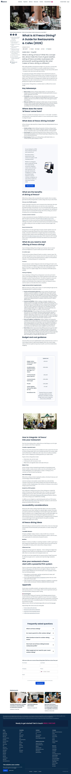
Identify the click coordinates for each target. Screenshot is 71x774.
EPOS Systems (38, 736)
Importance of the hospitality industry (32, 611)
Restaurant (21, 747)
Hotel (20, 741)
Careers (53, 738)
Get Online (54, 766)
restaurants (26, 73)
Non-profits (5, 750)
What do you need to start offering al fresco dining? (15, 49)
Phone (41, 668)
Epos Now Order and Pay (31, 500)
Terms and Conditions (55, 758)
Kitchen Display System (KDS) (40, 738)
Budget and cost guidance (15, 51)
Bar (35, 495)
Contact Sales (63, 1)
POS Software (38, 750)
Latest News (54, 750)
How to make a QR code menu (30, 607)
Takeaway (21, 751)
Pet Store (4, 754)
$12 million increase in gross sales (35, 236)
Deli (3, 745)
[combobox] (41, 671)
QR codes (35, 484)
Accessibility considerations (15, 54)
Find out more (30, 185)
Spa (20, 748)
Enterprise (4, 739)
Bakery (20, 744)
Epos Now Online (38, 752)
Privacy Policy (54, 749)
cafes (32, 73)
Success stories (54, 736)
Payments (25, 1)
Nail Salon (4, 753)
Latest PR (53, 752)
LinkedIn (16, 35)
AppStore (37, 746)
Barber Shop (5, 733)
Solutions (20, 1)
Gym (20, 738)
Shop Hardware (48, 1)
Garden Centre (5, 748)
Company (24, 668)
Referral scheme (54, 756)
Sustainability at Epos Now (56, 753)
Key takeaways (13, 40)
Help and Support (55, 741)
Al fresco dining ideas (14, 56)
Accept (5, 770)
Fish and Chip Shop (22, 739)
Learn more (11, 770)
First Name (24, 662)
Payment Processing (39, 743)
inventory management (41, 577)
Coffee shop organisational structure (32, 613)
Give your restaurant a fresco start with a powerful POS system (15, 58)
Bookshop (4, 751)
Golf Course (5, 747)
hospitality (50, 570)
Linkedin (40, 771)
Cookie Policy (54, 761)
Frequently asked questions (14, 63)
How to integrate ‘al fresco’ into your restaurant (15, 53)
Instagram (35, 771)
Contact (41, 1)
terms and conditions (44, 680)
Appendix (12, 60)
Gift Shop (4, 756)
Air (36, 733)
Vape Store (4, 759)
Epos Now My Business (39, 744)
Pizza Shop (21, 745)
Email (23, 674)
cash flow (39, 574)
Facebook (11, 35)
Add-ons (31, 1)
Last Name (42, 662)
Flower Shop (5, 744)
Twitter (13, 35)
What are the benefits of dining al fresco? (15, 47)
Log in (68, 1)
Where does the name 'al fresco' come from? (15, 42)
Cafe (20, 733)
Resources (36, 1)
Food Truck (21, 736)
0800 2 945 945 (49, 723)
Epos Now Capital (38, 747)
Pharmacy (4, 742)
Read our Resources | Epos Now (15, 32)
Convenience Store (6, 738)
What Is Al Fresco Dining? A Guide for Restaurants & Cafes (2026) (15, 38)
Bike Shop (4, 736)
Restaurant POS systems (42, 495)
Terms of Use (54, 747)
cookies (15, 767)
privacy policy (50, 680)
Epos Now (4, 1)
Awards (53, 739)
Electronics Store (5, 741)
